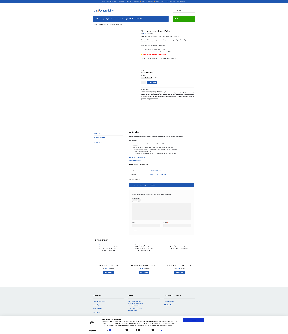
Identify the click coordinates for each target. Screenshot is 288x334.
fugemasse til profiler (189, 94)
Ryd (156, 77)
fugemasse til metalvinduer (177, 94)
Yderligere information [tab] (100, 137)
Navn (134, 222)
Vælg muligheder (108, 272)
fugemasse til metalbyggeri (164, 94)
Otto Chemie (149, 99)
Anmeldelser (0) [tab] (98, 142)
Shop (102, 19)
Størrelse (143, 75)
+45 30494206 (135, 305)
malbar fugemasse (177, 96)
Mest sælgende (96, 312)
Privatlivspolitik (168, 305)
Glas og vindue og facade (160, 91)
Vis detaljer (160, 330)
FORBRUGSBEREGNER (135, 160)
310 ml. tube (163, 174)
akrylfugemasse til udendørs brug (179, 93)
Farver (142, 70)
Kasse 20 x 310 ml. (154, 174)
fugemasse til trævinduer (146, 96)
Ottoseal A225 (185, 96)
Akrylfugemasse (102, 24)
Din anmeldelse (137, 202)
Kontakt (139, 19)
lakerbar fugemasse (167, 96)
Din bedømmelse (137, 198)
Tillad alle (193, 320)
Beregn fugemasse (97, 308)
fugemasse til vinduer (158, 96)
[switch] (126, 330)
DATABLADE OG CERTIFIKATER (137, 157)
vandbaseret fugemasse (152, 98)
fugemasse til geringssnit (152, 94)
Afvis (193, 330)
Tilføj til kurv (152, 82)
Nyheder (109, 19)
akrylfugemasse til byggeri (150, 93)
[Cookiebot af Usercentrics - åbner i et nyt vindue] (91, 331)
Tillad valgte (193, 325)
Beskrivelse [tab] (97, 133)
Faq (115, 19)
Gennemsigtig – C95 (155, 170)
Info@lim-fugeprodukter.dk (135, 303)
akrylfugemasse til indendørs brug (164, 93)
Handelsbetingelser (169, 301)
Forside (96, 19)
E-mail (165, 222)
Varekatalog (96, 305)
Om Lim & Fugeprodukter (126, 19)
